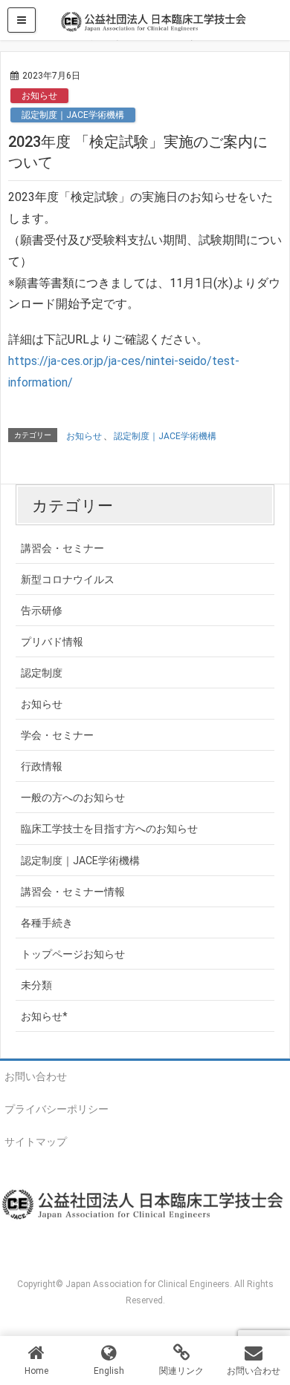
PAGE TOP (268, 1329)
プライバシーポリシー (56, 1109)
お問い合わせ (35, 1076)
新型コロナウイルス (68, 579)
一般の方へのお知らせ (73, 797)
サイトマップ (35, 1142)
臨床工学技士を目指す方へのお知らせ (109, 829)
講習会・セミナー (62, 548)
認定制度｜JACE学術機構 (73, 115)
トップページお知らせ (73, 954)
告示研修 (41, 610)
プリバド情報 (52, 642)
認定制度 (41, 673)
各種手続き (47, 923)
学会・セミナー (57, 735)
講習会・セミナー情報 (73, 892)
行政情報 (41, 766)
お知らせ (39, 96)
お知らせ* (44, 1016)
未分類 (36, 985)
